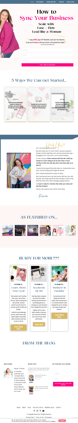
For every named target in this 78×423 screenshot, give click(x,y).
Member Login (49, 407)
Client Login (70, 2)
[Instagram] (37, 411)
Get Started (39, 2)
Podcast (61, 2)
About (24, 407)
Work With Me (51, 2)
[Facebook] (34, 411)
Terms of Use (40, 417)
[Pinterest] (40, 411)
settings (53, 421)
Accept (62, 420)
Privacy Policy (30, 417)
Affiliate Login (38, 407)
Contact (58, 407)
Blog (29, 407)
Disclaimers (48, 417)
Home (32, 2)
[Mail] (43, 411)
